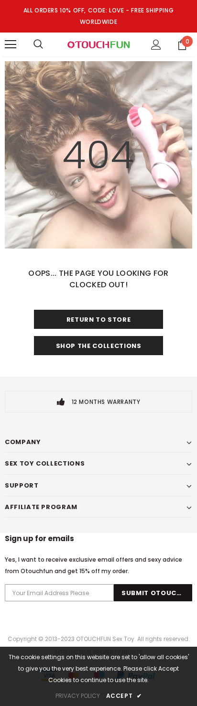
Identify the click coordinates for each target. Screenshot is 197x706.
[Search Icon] (38, 44)
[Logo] (98, 44)
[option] (98, 402)
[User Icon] (156, 45)
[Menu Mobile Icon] (10, 44)
